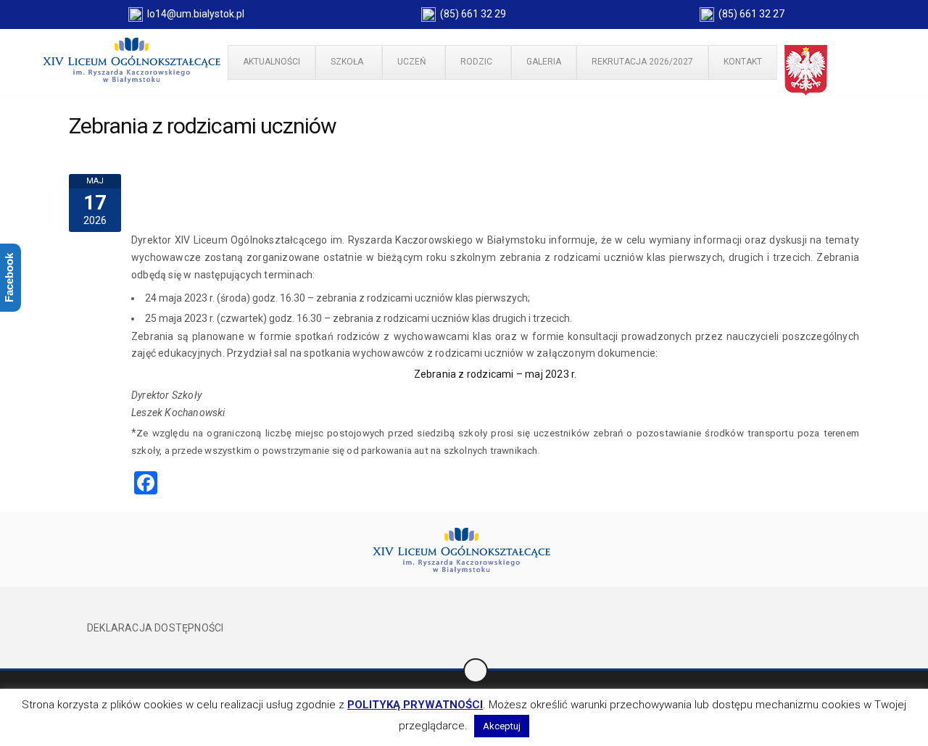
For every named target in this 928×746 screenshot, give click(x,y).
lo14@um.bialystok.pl (193, 14)
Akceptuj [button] (502, 726)
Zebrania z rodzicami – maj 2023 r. (495, 374)
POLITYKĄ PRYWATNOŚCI (415, 704)
